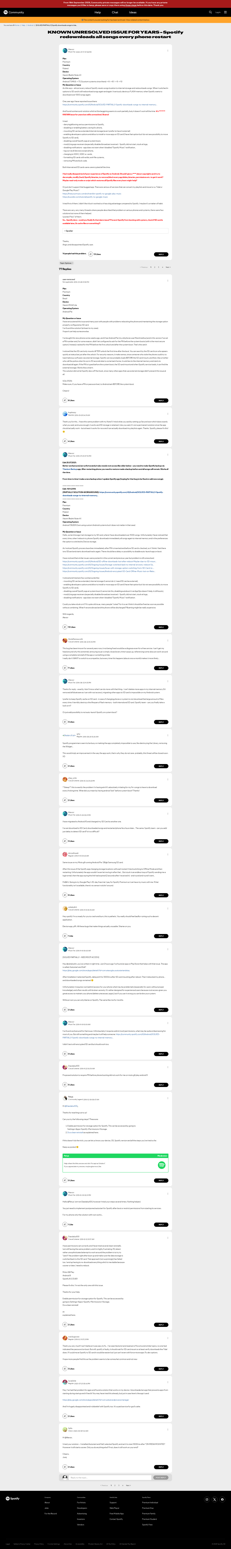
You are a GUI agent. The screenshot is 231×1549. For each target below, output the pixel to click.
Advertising (82, 1513)
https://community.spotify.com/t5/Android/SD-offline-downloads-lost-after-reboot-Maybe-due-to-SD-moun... (109, 561)
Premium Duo (148, 1508)
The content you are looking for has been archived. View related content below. (116, 20)
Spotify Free (147, 1524)
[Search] (210, 12)
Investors (81, 1519)
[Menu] (225, 12)
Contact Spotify (116, 1519)
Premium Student (149, 1519)
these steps (131, 5)
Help (98, 12)
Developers (82, 1508)
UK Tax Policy (111, 1544)
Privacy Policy (39, 1544)
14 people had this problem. (74, 253)
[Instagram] (207, 1499)
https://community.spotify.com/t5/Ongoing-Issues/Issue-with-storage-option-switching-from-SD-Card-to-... (108, 568)
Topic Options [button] (65, 263)
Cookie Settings (54, 1544)
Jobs (47, 1508)
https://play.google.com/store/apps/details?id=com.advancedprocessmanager (96, 1400)
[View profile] (65, 50)
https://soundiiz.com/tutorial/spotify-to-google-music (85, 197)
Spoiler (69, 230)
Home (17, 25)
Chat (115, 12)
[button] (168, 50)
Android (30, 25)
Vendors (80, 1524)
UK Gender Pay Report (127, 1544)
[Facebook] (222, 1499)
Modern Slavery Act (95, 1544)
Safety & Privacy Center (22, 1544)
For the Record (51, 1513)
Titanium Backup (70, 469)
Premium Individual (150, 1502)
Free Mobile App (117, 1513)
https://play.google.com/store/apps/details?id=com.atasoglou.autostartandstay (96, 970)
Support (113, 1502)
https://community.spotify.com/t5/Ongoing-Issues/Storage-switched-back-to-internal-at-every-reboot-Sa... (108, 564)
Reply (161, 254)
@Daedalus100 (71, 1106)
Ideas (132, 12)
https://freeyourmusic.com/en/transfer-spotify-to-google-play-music (92, 193)
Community (16, 12)
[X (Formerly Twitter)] (215, 1499)
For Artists (81, 1502)
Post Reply (161, 1477)
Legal (8, 1544)
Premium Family (148, 1513)
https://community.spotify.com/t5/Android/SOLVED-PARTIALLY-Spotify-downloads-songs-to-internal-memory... (110, 104)
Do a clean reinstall (75, 1132)
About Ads (68, 1544)
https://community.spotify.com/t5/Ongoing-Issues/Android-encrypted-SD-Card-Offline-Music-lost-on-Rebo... (109, 571)
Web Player (114, 1508)
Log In (217, 12)
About (47, 1502)
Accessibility (80, 1544)
